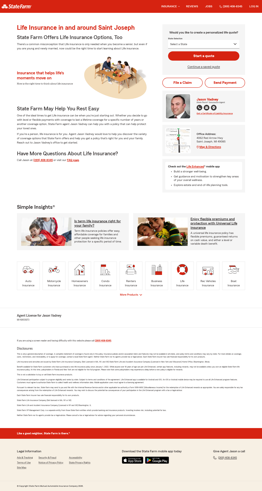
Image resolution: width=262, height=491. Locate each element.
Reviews (192, 6)
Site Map (21, 467)
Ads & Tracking (25, 457)
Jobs (208, 6)
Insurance (169, 6)
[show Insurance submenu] (178, 6)
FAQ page (73, 160)
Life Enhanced (195, 166)
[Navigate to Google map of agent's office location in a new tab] (214, 108)
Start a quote (203, 56)
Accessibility (75, 457)
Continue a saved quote (203, 66)
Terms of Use (24, 462)
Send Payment (225, 83)
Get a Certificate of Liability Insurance (215, 113)
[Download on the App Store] (132, 460)
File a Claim (182, 83)
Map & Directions (210, 146)
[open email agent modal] (206, 108)
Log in (253, 6)
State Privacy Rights (79, 462)
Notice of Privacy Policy (50, 462)
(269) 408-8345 (232, 6)
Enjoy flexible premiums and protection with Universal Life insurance (214, 223)
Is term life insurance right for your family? (97, 223)
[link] (16, 6)
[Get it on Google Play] (157, 460)
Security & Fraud (47, 457)
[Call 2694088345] (199, 108)
